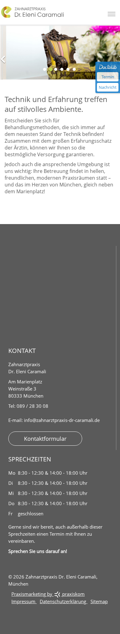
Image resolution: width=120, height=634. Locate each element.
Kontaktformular (45, 438)
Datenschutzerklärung (63, 601)
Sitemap (99, 601)
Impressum (24, 601)
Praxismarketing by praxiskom (48, 594)
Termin (108, 77)
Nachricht (108, 87)
